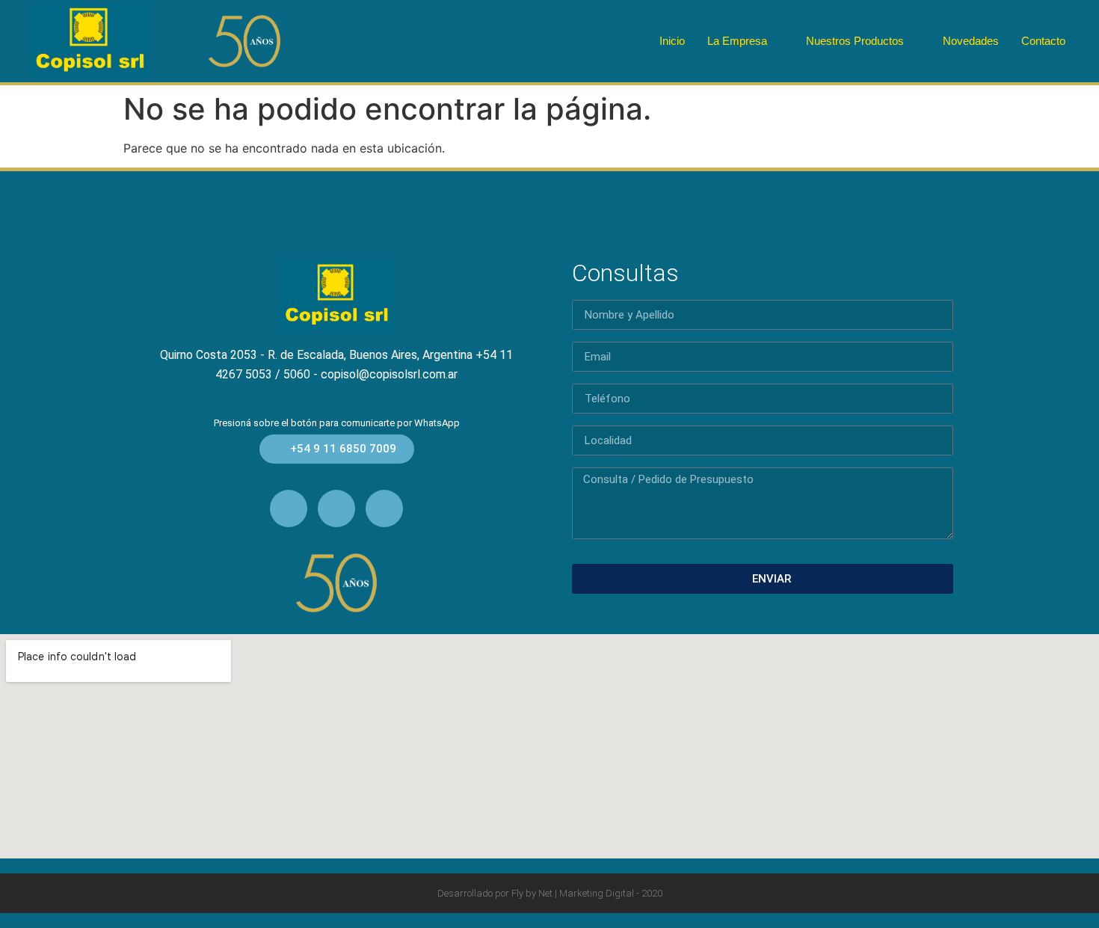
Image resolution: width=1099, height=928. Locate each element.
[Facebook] (336, 508)
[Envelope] (288, 508)
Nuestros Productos (855, 40)
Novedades (971, 40)
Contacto (1043, 40)
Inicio (672, 40)
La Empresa (737, 40)
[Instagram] (384, 508)
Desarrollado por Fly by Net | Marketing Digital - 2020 (549, 893)
